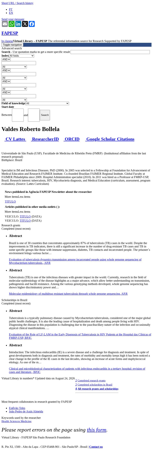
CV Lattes (15, 139)
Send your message (12, 19)
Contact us (96, 446)
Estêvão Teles (17, 408)
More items (11, 196)
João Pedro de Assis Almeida (26, 411)
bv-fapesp (7, 41)
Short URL (8, 3)
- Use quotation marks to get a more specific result (36, 51)
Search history (25, 3)
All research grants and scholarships (98, 388)
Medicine (26, 421)
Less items (24, 196)
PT (11, 9)
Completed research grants (91, 380)
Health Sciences (11, 421)
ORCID (71, 139)
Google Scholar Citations (109, 139)
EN (11, 12)
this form (96, 430)
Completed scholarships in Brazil (95, 384)
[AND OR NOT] (6, 59)
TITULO (10, 201)
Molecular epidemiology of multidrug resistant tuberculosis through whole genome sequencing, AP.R (68, 293)
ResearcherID (45, 139)
